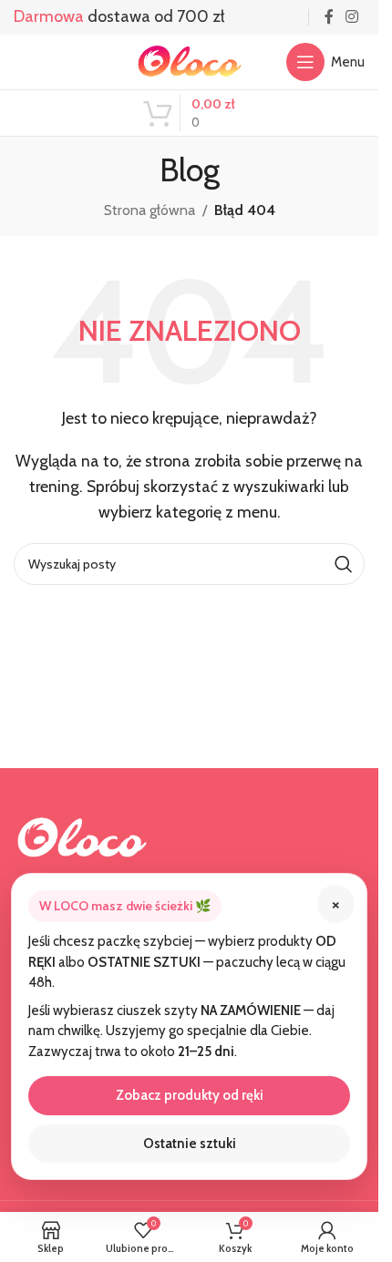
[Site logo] (189, 60)
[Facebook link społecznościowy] (329, 17)
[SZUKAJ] (344, 564)
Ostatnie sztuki (189, 1143)
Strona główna (149, 210)
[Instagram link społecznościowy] (352, 17)
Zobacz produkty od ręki (189, 1095)
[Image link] (82, 836)
